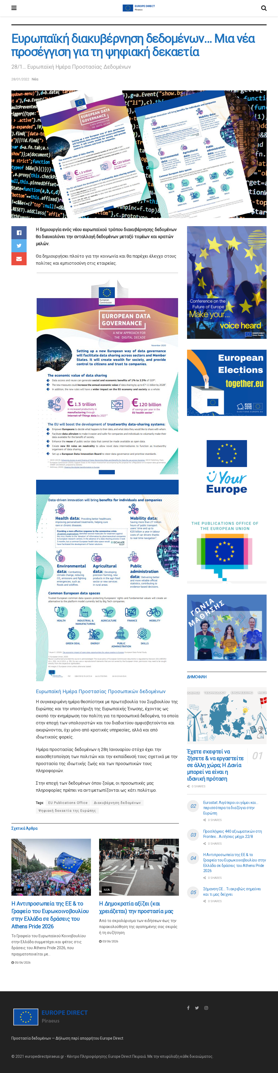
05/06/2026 (22, 962)
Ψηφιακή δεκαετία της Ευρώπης (67, 811)
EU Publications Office (68, 803)
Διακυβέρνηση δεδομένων (117, 803)
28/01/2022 (20, 79)
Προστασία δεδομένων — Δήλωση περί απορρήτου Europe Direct (67, 1038)
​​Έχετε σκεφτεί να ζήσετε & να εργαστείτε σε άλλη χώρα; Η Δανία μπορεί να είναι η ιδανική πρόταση (215, 765)
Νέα (35, 79)
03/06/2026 (110, 941)
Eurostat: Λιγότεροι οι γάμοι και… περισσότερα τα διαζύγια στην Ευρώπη (230, 807)
